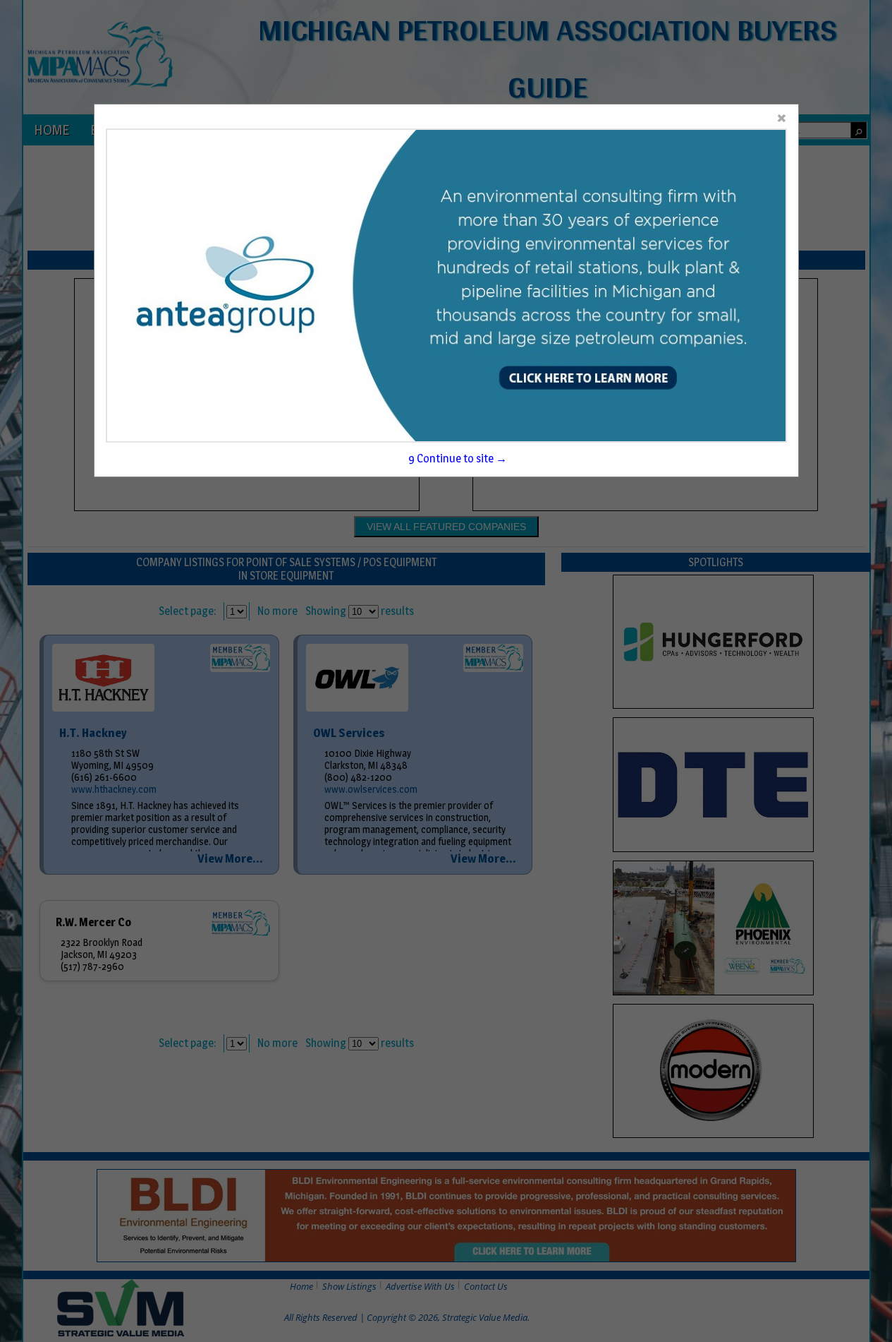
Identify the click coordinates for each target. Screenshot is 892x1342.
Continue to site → (457, 458)
